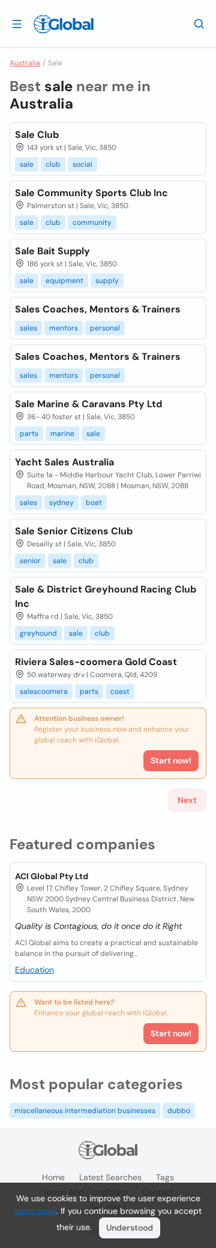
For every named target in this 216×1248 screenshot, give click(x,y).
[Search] (199, 23)
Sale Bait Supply (52, 251)
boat (94, 502)
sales (28, 328)
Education (34, 969)
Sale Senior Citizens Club (74, 531)
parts (29, 433)
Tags (165, 1177)
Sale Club (37, 134)
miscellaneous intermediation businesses (84, 1110)
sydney (61, 502)
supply (107, 280)
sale (27, 164)
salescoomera (44, 691)
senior (30, 561)
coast (120, 691)
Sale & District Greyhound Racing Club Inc (105, 596)
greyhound (38, 633)
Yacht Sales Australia (64, 462)
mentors (63, 328)
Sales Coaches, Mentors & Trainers (98, 309)
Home (53, 1177)
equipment (64, 280)
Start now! (171, 1033)
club (53, 164)
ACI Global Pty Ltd (51, 876)
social (82, 164)
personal (105, 328)
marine (62, 433)
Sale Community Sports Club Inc (91, 193)
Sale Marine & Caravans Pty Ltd (88, 404)
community (92, 222)
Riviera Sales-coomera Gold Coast (96, 661)
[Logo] (64, 24)
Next (187, 800)
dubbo (178, 1110)
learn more (35, 1210)
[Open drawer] (17, 23)
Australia (25, 63)
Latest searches (110, 1177)
